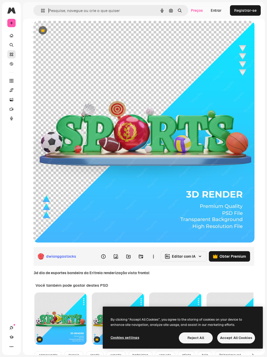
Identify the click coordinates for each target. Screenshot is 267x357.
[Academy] (11, 337)
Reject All (195, 338)
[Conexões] (11, 328)
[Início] (11, 35)
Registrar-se (245, 10)
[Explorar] (11, 64)
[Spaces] (11, 90)
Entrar (216, 10)
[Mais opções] (153, 256)
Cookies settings (125, 337)
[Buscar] (11, 45)
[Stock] (11, 54)
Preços (197, 10)
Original (66, 30)
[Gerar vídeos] (11, 109)
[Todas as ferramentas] (11, 81)
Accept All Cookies (236, 338)
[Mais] (11, 346)
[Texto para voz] (11, 118)
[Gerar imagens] (11, 99)
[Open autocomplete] (41, 11)
